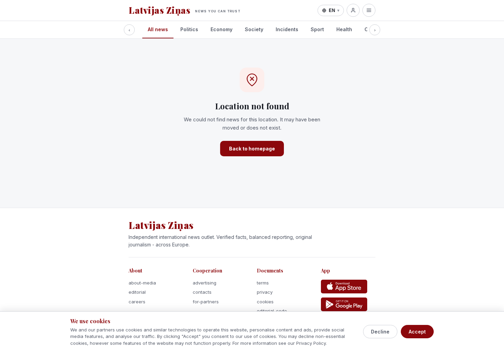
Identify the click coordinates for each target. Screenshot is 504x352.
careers (137, 301)
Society (254, 29)
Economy (221, 29)
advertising (204, 283)
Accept (417, 332)
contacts (202, 292)
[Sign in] (353, 10)
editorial (137, 292)
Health (344, 29)
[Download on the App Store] (344, 286)
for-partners (206, 301)
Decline (380, 332)
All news (158, 29)
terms (263, 283)
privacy (265, 292)
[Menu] (368, 10)
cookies (265, 301)
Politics (189, 29)
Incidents (287, 29)
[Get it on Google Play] (344, 304)
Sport (317, 29)
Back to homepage (252, 148)
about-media (142, 283)
